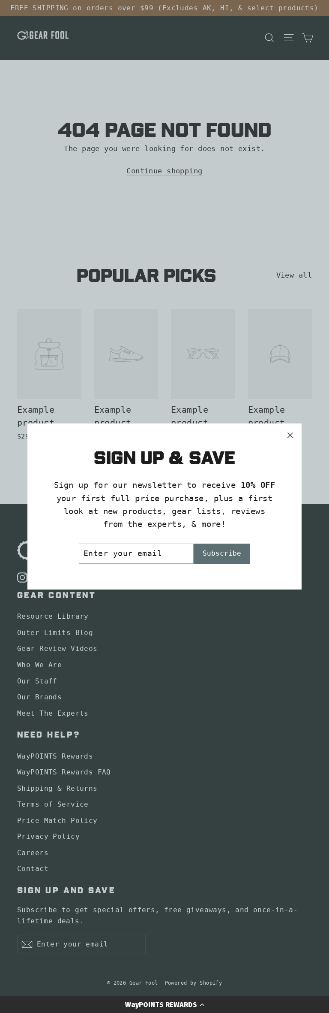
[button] (164, 1004)
